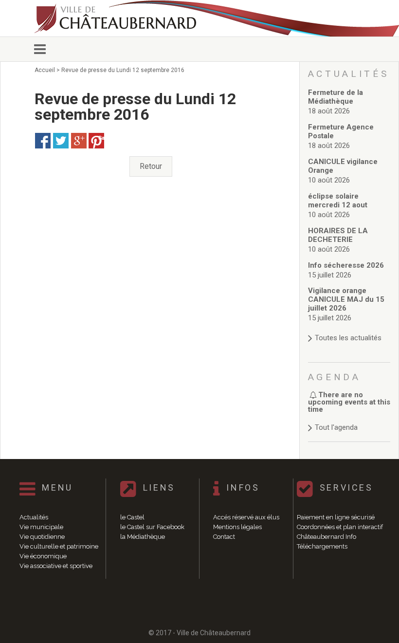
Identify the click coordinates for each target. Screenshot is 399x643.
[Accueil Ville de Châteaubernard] (117, 18)
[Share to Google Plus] (79, 140)
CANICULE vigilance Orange (343, 166)
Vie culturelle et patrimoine (58, 546)
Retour (151, 166)
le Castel (132, 517)
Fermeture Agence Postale (341, 131)
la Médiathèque (142, 536)
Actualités (33, 517)
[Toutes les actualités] (349, 328)
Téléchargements (322, 546)
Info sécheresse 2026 (346, 265)
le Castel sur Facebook (152, 527)
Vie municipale (41, 527)
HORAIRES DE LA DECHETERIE (338, 235)
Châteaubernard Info (326, 536)
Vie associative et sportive (55, 566)
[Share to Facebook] (43, 140)
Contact (224, 536)
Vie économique (43, 556)
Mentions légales (237, 527)
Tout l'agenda (336, 427)
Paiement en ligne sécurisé (336, 517)
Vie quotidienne (42, 536)
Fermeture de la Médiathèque (335, 97)
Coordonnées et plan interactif (340, 527)
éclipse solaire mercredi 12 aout (337, 200)
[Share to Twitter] (61, 140)
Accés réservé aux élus (246, 517)
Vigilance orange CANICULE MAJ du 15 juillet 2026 (346, 299)
